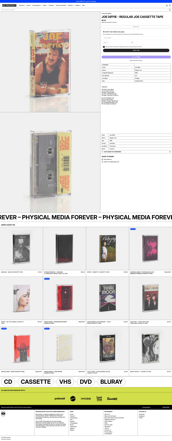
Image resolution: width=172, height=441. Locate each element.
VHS (71, 419)
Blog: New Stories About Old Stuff (114, 417)
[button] (170, 5)
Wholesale (107, 426)
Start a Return (108, 421)
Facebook (142, 414)
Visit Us (106, 428)
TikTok (141, 417)
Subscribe (165, 407)
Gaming (72, 421)
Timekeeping (73, 423)
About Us (107, 414)
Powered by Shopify (6, 439)
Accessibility (108, 433)
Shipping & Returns (109, 419)
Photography (73, 417)
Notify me (136, 50)
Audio (71, 414)
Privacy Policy (108, 432)
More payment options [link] (136, 60)
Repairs (72, 430)
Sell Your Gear (108, 424)
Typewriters (73, 426)
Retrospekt (7, 437)
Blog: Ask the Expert (110, 416)
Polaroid (72, 416)
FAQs (106, 423)
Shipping (104, 22)
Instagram (142, 416)
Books (72, 424)
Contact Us (107, 430)
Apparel (72, 428)
